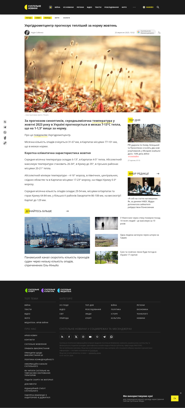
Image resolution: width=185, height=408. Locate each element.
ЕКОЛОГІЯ (66, 18)
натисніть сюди (95, 353)
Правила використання (37, 348)
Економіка (142, 309)
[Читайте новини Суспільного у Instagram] (83, 336)
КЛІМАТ (37, 18)
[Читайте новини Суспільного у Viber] (97, 336)
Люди (88, 314)
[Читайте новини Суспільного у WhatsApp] (111, 336)
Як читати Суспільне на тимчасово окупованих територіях (37, 372)
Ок (175, 398)
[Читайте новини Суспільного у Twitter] (76, 336)
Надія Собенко (37, 32)
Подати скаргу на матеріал (39, 379)
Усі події (64, 305)
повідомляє (41, 135)
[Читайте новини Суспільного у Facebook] (69, 336)
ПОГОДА (28, 18)
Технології (142, 314)
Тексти (98, 7)
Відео (89, 7)
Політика (116, 309)
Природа (47, 18)
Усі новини (68, 7)
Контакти (30, 339)
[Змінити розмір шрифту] (159, 32)
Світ (62, 314)
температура (102, 121)
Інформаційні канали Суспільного (36, 365)
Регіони (80, 7)
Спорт (88, 318)
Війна (57, 7)
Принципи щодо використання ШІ (34, 354)
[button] (5, 122)
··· (134, 7)
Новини (141, 318)
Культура (116, 318)
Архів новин (31, 335)
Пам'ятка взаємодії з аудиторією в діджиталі (37, 396)
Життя (57, 18)
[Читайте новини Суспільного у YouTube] (90, 336)
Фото (124, 7)
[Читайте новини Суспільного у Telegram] (104, 336)
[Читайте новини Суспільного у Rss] (62, 336)
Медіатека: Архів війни (36, 322)
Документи (30, 384)
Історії (114, 314)
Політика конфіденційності (39, 359)
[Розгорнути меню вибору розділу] (50, 7)
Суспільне (94, 350)
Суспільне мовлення (36, 344)
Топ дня (89, 305)
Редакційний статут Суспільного (35, 389)
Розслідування (111, 7)
